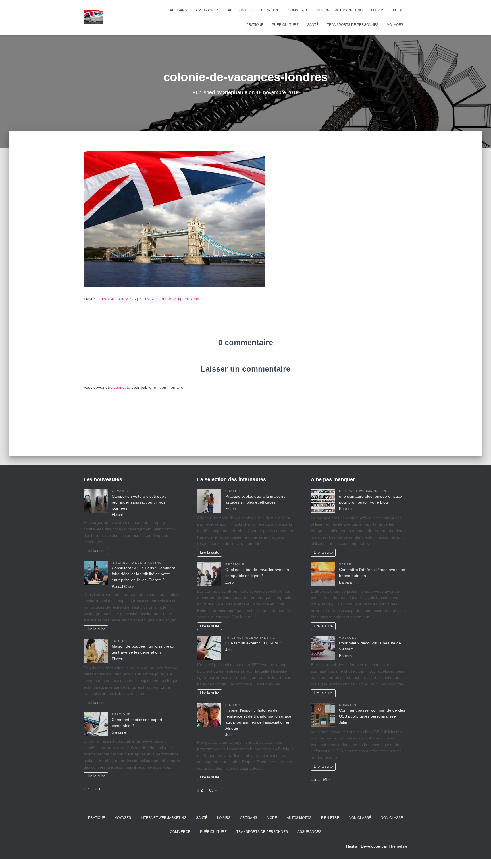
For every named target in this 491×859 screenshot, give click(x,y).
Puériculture (285, 25)
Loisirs (377, 10)
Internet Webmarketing (340, 10)
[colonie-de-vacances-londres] (174, 219)
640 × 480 (191, 299)
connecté (122, 387)
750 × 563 (148, 299)
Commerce (298, 10)
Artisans (178, 10)
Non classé (360, 818)
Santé (313, 25)
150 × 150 (105, 299)
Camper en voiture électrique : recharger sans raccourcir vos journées (139, 502)
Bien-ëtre (270, 10)
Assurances (207, 10)
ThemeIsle (397, 846)
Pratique (254, 25)
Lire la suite (95, 551)
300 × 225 (127, 299)
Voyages (395, 25)
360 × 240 (170, 299)
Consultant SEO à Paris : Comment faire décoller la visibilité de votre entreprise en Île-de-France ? (143, 574)
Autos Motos (240, 10)
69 (97, 789)
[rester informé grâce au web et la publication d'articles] (93, 17)
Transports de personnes (352, 25)
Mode (398, 10)
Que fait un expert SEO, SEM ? (253, 643)
